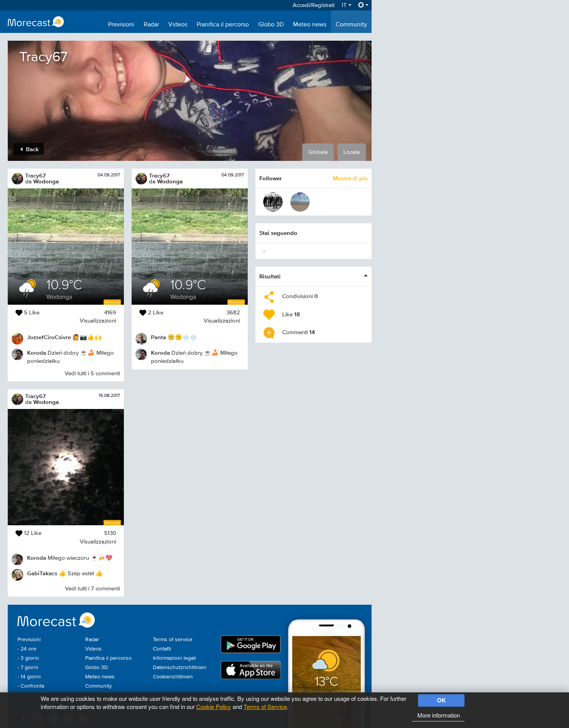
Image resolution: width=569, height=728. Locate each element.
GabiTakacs (42, 573)
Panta (158, 337)
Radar (151, 25)
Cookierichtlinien (173, 677)
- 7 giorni (27, 667)
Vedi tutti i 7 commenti (92, 589)
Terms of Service (265, 706)
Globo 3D (271, 25)
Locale (351, 152)
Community (351, 25)
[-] (273, 202)
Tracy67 (35, 175)
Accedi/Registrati (313, 5)
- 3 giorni (28, 658)
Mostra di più (350, 178)
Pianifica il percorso (223, 25)
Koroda (36, 352)
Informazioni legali (174, 658)
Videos (177, 25)
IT (345, 5)
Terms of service (172, 639)
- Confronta (30, 686)
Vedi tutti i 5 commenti (92, 373)
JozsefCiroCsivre (49, 337)
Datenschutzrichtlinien (179, 667)
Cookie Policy (213, 706)
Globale (318, 152)
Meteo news (309, 25)
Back (31, 149)
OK (441, 700)
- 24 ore (26, 649)
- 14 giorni (29, 677)
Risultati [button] (270, 276)
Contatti (162, 649)
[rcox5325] (300, 202)
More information (438, 715)
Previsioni (121, 25)
